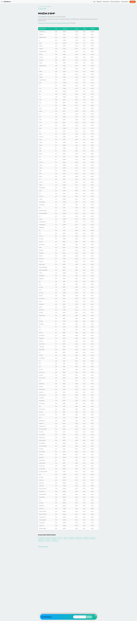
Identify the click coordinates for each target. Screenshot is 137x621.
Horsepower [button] (65, 28)
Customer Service (124, 1)
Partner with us (106, 1)
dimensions (60, 23)
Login (94, 1)
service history (66, 23)
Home (39, 6)
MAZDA (48, 6)
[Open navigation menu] (2, 2)
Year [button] (56, 28)
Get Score (133, 1)
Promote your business (115, 1)
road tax (44, 23)
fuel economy (48, 23)
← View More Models (42, 8)
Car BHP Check (43, 6)
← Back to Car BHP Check (43, 546)
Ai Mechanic (99, 1)
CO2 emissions (54, 23)
